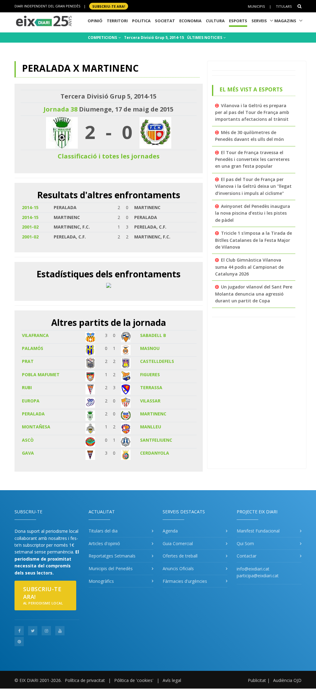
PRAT (28, 361)
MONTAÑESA (36, 427)
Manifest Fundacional (258, 531)
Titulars (284, 6)
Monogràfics (101, 581)
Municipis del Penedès (111, 568)
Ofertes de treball (180, 556)
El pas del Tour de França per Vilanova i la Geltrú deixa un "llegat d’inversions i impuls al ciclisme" (253, 186)
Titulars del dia (103, 531)
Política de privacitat (85, 680)
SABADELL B (153, 335)
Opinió (95, 20)
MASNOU (150, 348)
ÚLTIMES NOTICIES (205, 37)
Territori (117, 20)
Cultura (215, 20)
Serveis (259, 20)
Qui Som (245, 543)
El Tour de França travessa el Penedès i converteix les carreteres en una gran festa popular (252, 159)
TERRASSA (151, 387)
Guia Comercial (178, 543)
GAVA (28, 453)
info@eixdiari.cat (253, 569)
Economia (190, 20)
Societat (165, 20)
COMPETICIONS (103, 37)
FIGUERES (150, 374)
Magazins (285, 20)
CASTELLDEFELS (157, 361)
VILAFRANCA (35, 335)
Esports (238, 20)
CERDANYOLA (154, 453)
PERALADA (33, 414)
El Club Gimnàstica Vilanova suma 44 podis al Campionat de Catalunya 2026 (249, 267)
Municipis (256, 6)
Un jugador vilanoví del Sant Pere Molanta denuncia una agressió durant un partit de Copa (253, 294)
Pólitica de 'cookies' (133, 680)
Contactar (246, 556)
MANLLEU (150, 427)
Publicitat (257, 680)
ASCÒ (28, 440)
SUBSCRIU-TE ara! (108, 6)
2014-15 (30, 207)
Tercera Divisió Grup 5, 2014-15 (154, 37)
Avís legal (172, 680)
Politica (141, 20)
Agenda (170, 531)
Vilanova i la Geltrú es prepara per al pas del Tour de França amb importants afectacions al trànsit (252, 112)
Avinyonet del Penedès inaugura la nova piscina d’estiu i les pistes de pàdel (252, 213)
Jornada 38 (60, 109)
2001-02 (30, 227)
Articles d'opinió (104, 543)
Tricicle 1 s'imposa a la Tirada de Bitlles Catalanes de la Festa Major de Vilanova (253, 240)
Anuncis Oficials (178, 568)
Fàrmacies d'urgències (185, 581)
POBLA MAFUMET (41, 374)
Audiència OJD (287, 680)
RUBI (27, 387)
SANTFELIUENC (156, 440)
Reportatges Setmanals (112, 556)
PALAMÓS (32, 348)
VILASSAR (150, 401)
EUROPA (31, 401)
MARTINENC (153, 414)
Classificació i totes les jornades (109, 156)
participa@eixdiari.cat (258, 576)
